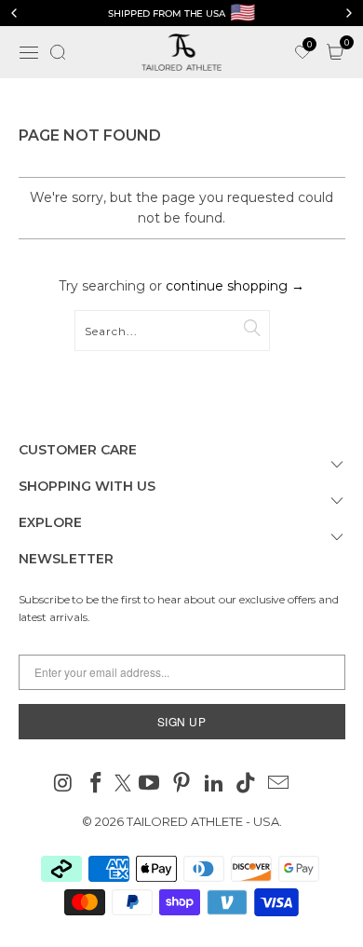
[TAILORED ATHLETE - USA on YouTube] (150, 784)
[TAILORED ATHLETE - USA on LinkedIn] (214, 784)
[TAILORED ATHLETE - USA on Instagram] (64, 784)
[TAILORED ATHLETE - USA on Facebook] (96, 784)
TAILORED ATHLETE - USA (203, 821)
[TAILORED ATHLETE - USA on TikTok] (247, 784)
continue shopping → (235, 285)
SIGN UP (182, 721)
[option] (181, 13)
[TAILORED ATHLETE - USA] (182, 52)
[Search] (57, 52)
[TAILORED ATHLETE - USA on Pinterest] (182, 784)
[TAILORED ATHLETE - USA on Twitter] (122, 784)
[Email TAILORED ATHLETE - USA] (279, 784)
